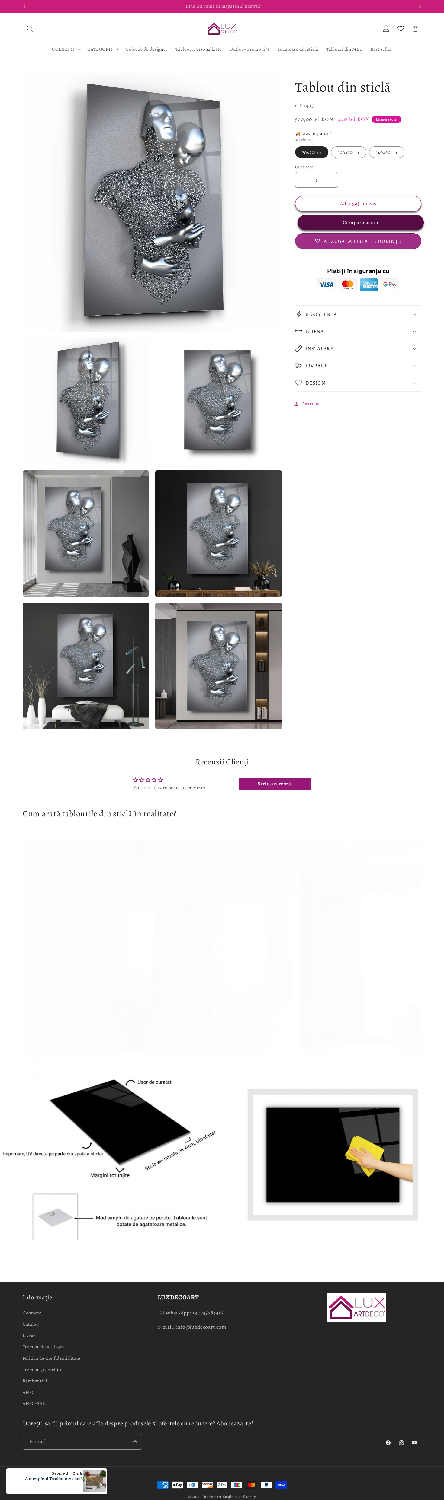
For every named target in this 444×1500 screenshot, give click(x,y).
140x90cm (386, 152)
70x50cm (311, 152)
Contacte (32, 1313)
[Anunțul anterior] (24, 6)
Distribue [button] (311, 403)
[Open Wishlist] (401, 28)
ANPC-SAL (34, 1403)
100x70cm (348, 152)
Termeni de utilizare (43, 1346)
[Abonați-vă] (134, 1442)
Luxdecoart (212, 1496)
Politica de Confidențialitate (51, 1358)
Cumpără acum (358, 222)
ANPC (29, 1392)
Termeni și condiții (42, 1369)
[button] (30, 28)
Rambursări (35, 1381)
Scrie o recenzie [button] (275, 783)
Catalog (31, 1324)
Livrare (30, 1335)
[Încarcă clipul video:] (222, 948)
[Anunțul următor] (419, 6)
